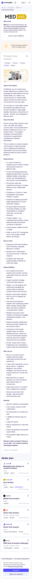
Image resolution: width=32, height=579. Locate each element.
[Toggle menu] (29, 2)
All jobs (3, 7)
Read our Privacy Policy (15, 566)
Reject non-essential (16, 574)
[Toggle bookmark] (27, 56)
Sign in (23, 2)
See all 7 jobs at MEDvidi (16, 36)
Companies (11, 7)
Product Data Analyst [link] (7, 10)
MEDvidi (18, 7)
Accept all (16, 570)
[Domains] (16, 2)
